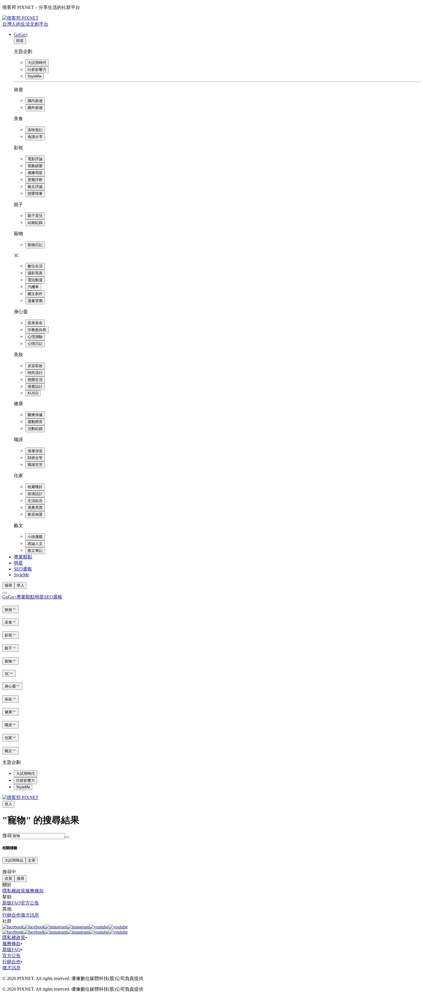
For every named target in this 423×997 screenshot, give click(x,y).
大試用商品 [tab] (14, 860)
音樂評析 (35, 180)
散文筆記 (35, 550)
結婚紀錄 (35, 222)
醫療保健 (35, 415)
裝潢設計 (35, 494)
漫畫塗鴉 (35, 301)
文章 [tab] (31, 860)
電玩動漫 (35, 280)
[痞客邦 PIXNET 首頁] (20, 797)
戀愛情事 (35, 193)
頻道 (20, 40)
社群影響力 (37, 69)
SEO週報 (23, 569)
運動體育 (35, 422)
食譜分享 (35, 137)
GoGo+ (21, 34)
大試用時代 (37, 63)
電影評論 (35, 159)
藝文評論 (35, 186)
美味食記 (35, 130)
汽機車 (33, 287)
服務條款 (34, 890)
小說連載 (35, 537)
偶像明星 (35, 173)
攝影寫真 (35, 273)
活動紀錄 (35, 428)
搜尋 (7, 835)
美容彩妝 (35, 366)
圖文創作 (35, 294)
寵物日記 (35, 245)
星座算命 (35, 323)
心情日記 (35, 343)
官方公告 (30, 902)
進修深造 (35, 451)
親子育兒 (35, 216)
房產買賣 (35, 507)
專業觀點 (23, 556)
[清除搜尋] (67, 837)
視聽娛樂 (35, 166)
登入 (20, 585)
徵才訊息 (30, 915)
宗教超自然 (37, 330)
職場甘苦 (35, 464)
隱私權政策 (13, 890)
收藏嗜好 (35, 487)
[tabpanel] (211, 869)
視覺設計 (35, 386)
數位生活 (35, 266)
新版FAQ (11, 902)
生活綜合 (35, 500)
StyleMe (34, 76)
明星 (18, 562)
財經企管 (35, 458)
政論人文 (35, 543)
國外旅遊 (35, 107)
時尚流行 (35, 373)
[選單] (4, 593)
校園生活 (35, 379)
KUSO (33, 393)
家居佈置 (35, 514)
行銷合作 (11, 915)
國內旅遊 (35, 101)
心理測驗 (35, 337)
